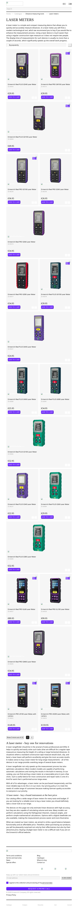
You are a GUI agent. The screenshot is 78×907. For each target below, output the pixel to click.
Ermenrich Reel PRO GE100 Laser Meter (22, 189)
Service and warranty (13, 858)
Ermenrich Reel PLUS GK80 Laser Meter (55, 399)
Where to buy (42, 860)
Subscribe (66, 878)
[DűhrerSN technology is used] (11, 79)
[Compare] (35, 97)
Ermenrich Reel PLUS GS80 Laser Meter (22, 557)
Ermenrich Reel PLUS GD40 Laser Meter (22, 84)
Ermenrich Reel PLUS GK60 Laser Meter (22, 399)
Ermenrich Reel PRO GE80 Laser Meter (21, 294)
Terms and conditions (14, 856)
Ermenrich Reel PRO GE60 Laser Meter (21, 242)
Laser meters (54, 14)
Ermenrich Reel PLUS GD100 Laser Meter (22, 137)
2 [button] (31, 737)
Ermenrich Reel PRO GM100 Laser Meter (55, 84)
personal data (47, 883)
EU (64, 4)
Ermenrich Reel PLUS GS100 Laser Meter (22, 452)
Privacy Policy (11, 895)
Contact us (41, 862)
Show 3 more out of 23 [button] (15, 737)
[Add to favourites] (33, 97)
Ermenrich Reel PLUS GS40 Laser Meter (22, 504)
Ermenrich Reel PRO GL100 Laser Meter (55, 609)
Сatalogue (40, 858)
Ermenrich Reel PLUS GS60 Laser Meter (55, 504)
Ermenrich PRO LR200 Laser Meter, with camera (55, 715)
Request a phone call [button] (39, 889)
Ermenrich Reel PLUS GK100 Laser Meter (55, 294)
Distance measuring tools (35, 14)
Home (8, 14)
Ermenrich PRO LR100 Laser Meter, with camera (22, 715)
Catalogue (18, 14)
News (8, 860)
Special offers (11, 862)
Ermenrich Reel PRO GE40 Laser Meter (55, 189)
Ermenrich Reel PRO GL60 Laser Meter (21, 609)
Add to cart (14, 97)
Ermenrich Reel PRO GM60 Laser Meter (22, 662)
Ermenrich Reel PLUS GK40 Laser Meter (22, 347)
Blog (38, 856)
